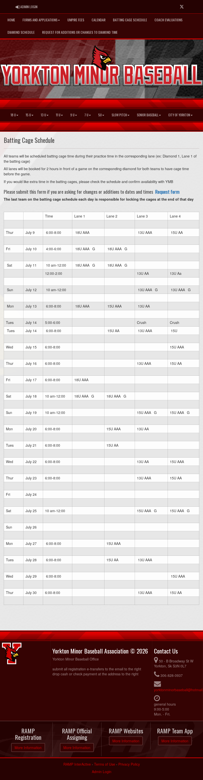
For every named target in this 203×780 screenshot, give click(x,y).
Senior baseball (147, 115)
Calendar (98, 19)
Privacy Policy (129, 764)
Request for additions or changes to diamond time (80, 32)
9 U (72, 115)
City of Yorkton (179, 115)
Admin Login (101, 771)
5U (100, 115)
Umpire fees (75, 19)
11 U (58, 115)
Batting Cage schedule (130, 19)
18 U (13, 115)
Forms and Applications (40, 19)
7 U (86, 115)
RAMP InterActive (77, 764)
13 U (43, 115)
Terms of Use (104, 764)
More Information (28, 747)
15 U (28, 115)
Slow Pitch (119, 115)
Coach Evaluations (168, 19)
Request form (167, 191)
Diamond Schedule (21, 32)
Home (11, 19)
